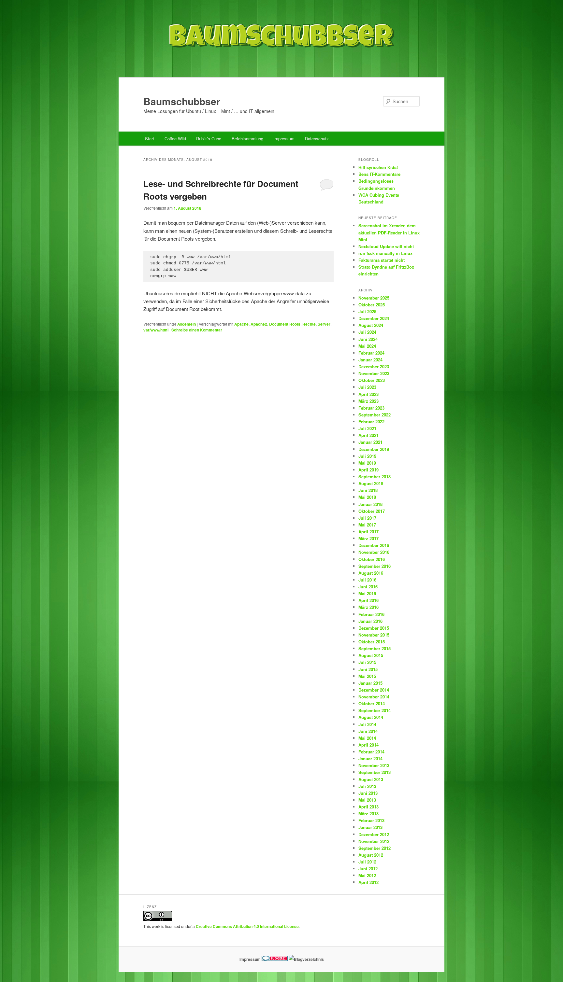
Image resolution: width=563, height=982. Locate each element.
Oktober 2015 (371, 641)
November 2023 (373, 373)
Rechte (309, 324)
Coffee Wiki (175, 138)
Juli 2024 (367, 332)
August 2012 (370, 855)
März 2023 (368, 401)
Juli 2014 (367, 724)
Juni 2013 (368, 793)
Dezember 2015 (373, 628)
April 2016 (368, 600)
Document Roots (284, 324)
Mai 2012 (367, 875)
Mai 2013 (367, 800)
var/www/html (155, 330)
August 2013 (370, 779)
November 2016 (373, 552)
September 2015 (374, 648)
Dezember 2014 (373, 690)
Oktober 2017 (371, 511)
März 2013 (368, 813)
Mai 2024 (367, 346)
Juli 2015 (367, 662)
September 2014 (374, 710)
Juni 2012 (368, 868)
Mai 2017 (367, 525)
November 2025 (373, 298)
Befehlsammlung (247, 138)
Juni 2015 (368, 669)
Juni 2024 (368, 339)
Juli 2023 (367, 387)
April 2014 (368, 745)
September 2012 (374, 848)
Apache (241, 324)
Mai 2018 (367, 497)
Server (324, 324)
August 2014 (370, 717)
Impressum (284, 138)
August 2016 (370, 573)
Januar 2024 (370, 360)
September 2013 (374, 772)
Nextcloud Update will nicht (386, 246)
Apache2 (259, 324)
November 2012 (373, 841)
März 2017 (368, 538)
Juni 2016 (368, 586)
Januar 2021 (370, 442)
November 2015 (373, 635)
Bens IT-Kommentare (379, 174)
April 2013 (368, 807)
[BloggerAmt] (306, 959)
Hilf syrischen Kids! (378, 167)
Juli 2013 (367, 786)
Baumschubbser (181, 101)
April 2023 (368, 394)
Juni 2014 (368, 731)
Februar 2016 (371, 614)
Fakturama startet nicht (381, 260)
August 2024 (370, 325)
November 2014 (373, 697)
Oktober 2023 (371, 380)
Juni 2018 (368, 490)
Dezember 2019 (373, 449)
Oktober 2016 (371, 559)
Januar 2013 (370, 827)
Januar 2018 (370, 504)
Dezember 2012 (373, 834)
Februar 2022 (371, 421)
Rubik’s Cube (208, 138)
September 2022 (374, 415)
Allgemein (186, 324)
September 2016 (374, 566)
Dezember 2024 (373, 318)
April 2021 (368, 435)
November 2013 (373, 765)
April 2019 (368, 470)
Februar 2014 (371, 752)
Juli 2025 (367, 311)
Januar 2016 (370, 621)
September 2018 (374, 476)
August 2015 (370, 655)
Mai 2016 (367, 593)
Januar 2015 (370, 683)
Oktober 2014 (371, 703)
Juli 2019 (367, 456)
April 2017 (368, 531)
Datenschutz (317, 138)
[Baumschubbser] (281, 63)
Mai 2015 (367, 676)
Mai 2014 (367, 738)
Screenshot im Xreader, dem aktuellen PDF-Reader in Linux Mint (389, 232)
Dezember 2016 (373, 545)
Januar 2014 (370, 758)
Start (149, 138)
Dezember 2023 (373, 366)
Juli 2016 (367, 580)
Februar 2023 (371, 408)
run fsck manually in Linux (385, 253)
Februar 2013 (371, 820)
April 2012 (368, 882)
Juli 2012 (367, 862)
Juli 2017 (367, 518)
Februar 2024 (371, 353)
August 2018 (370, 483)
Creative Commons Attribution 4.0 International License (247, 926)
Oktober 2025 (371, 305)
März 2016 (368, 607)
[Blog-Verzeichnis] (275, 959)
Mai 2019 (367, 463)
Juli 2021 (367, 428)
